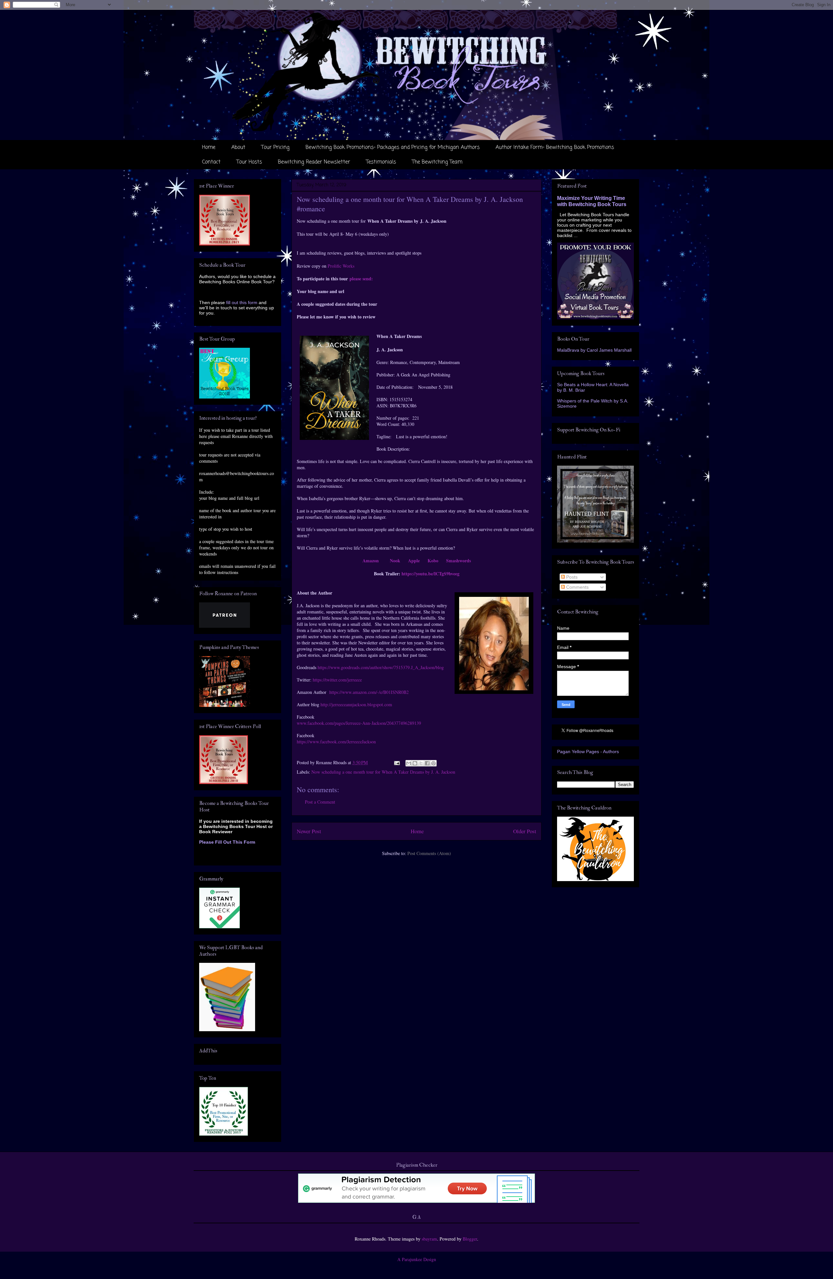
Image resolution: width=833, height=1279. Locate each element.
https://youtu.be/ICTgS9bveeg (430, 573)
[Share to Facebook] (427, 763)
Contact (211, 162)
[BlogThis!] (415, 763)
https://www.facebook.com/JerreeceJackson (336, 741)
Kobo (433, 560)
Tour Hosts (249, 162)
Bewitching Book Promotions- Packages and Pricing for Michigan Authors (393, 147)
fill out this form (241, 302)
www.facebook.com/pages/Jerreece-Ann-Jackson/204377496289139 (359, 723)
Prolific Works (341, 266)
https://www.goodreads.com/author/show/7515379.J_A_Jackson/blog (381, 667)
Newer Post (309, 831)
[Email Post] (396, 762)
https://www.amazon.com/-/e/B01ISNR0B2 (369, 692)
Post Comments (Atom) (429, 853)
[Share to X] (421, 763)
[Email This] (408, 763)
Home (208, 147)
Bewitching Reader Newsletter (314, 162)
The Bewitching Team (437, 162)
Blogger (470, 1239)
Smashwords (458, 560)
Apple (414, 560)
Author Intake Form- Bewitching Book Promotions (555, 147)
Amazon (370, 560)
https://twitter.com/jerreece (337, 680)
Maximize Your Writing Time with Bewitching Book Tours (591, 201)
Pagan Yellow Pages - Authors (588, 751)
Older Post (524, 831)
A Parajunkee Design (416, 1259)
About (238, 147)
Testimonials (381, 162)
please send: (361, 278)
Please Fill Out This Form (227, 842)
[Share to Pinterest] (433, 763)
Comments (577, 587)
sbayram (429, 1239)
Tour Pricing (275, 147)
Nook (395, 560)
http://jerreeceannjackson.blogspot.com (356, 704)
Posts (571, 577)
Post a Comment (320, 802)
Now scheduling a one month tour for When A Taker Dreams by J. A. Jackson (383, 772)
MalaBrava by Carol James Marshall (594, 350)
